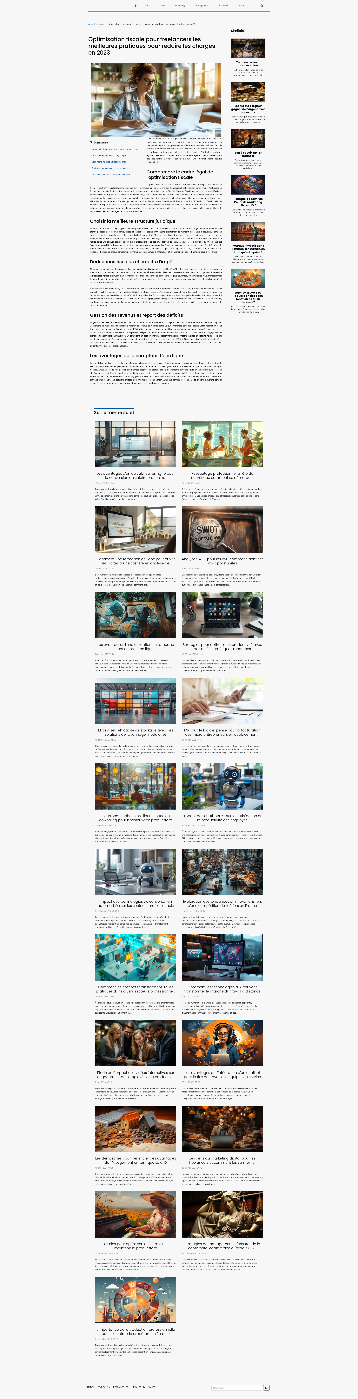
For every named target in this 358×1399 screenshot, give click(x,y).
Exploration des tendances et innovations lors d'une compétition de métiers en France (222, 903)
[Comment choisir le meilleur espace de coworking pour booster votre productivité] (135, 786)
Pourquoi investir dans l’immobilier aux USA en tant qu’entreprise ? (248, 249)
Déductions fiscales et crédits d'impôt (109, 161)
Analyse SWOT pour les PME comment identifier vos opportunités (222, 561)
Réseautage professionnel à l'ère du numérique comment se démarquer (222, 475)
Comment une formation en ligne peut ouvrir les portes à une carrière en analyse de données (136, 563)
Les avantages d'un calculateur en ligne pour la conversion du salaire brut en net (136, 475)
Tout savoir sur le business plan (248, 63)
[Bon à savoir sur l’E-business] (248, 138)
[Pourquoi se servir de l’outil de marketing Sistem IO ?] (248, 185)
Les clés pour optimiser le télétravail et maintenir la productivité (136, 1246)
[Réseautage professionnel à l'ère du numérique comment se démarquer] (222, 443)
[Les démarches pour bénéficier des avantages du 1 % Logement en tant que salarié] (135, 1128)
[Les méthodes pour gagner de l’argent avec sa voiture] (248, 92)
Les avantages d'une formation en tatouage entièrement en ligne (135, 646)
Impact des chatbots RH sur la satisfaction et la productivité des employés (222, 818)
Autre (241, 5)
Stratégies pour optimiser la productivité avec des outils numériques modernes (222, 646)
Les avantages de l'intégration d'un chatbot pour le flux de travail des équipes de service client (222, 1077)
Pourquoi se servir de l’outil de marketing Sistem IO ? (248, 202)
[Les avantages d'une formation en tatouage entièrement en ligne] (135, 615)
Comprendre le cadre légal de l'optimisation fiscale (114, 149)
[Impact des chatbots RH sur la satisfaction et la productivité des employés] (222, 786)
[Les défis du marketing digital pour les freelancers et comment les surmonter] (222, 1128)
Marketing (180, 5)
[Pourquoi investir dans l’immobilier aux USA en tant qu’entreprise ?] (248, 231)
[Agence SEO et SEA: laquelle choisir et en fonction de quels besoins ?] (248, 278)
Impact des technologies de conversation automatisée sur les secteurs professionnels (136, 903)
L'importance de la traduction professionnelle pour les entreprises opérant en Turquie (135, 1331)
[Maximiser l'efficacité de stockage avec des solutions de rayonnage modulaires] (135, 700)
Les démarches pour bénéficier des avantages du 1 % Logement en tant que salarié (135, 1160)
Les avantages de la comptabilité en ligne (110, 174)
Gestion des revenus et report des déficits (111, 168)
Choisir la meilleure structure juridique (108, 155)
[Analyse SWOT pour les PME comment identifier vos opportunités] (222, 529)
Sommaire (101, 142)
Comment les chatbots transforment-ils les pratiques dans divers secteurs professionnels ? (136, 991)
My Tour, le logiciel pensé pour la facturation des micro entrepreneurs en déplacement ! (222, 732)
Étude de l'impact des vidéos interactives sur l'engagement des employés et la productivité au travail (136, 1077)
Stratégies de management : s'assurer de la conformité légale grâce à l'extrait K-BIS (222, 1246)
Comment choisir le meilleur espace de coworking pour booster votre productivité (135, 818)
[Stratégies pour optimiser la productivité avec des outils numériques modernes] (222, 615)
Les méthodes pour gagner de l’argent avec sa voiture (248, 109)
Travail (161, 5)
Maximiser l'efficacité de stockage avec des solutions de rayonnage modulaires (135, 732)
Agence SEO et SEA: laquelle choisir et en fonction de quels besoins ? (248, 297)
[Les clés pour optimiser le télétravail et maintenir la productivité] (135, 1214)
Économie (223, 5)
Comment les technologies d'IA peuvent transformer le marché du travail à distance (222, 989)
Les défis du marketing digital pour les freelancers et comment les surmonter (222, 1160)
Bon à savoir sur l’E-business (248, 154)
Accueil (91, 24)
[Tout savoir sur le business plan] (248, 48)
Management (201, 5)
